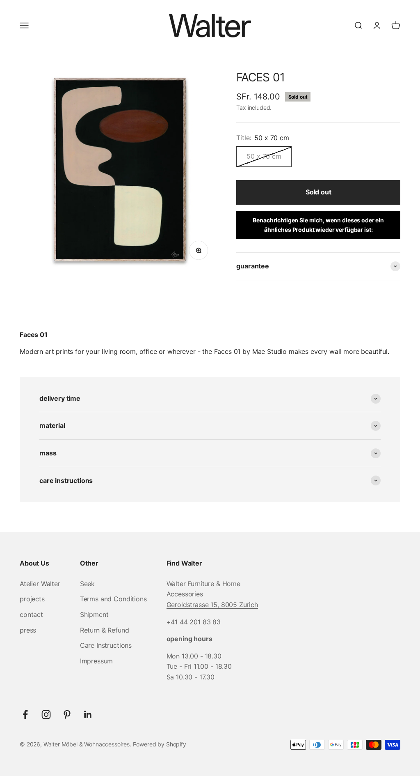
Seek (87, 584)
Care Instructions (106, 645)
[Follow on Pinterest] (67, 714)
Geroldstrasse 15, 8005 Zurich (212, 604)
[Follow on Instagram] (46, 714)
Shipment (94, 614)
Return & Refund (104, 630)
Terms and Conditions (113, 599)
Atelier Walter (40, 584)
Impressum (96, 661)
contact (31, 614)
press (28, 630)
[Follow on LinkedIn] (88, 714)
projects (32, 599)
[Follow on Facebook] (25, 714)
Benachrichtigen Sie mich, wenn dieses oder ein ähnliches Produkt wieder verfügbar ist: (318, 225)
